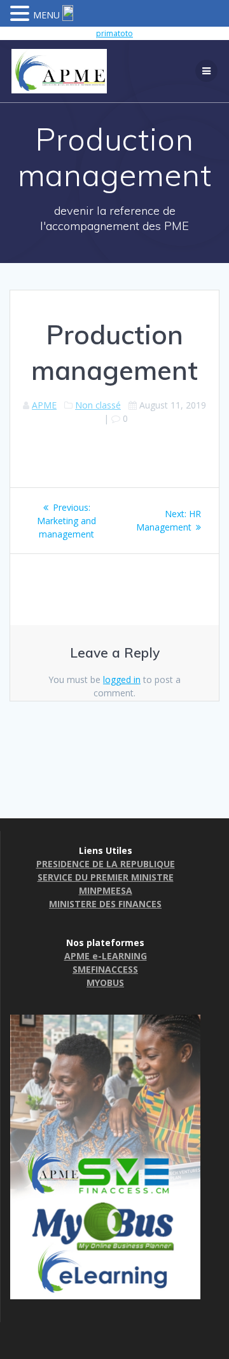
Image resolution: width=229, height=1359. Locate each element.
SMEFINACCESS (105, 969)
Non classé (98, 405)
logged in (122, 679)
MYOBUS (105, 983)
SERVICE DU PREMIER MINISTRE (106, 877)
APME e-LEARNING (105, 956)
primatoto (114, 33)
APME (44, 405)
